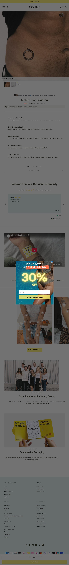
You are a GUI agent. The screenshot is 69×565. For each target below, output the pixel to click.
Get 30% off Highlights (35, 297)
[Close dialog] (52, 262)
